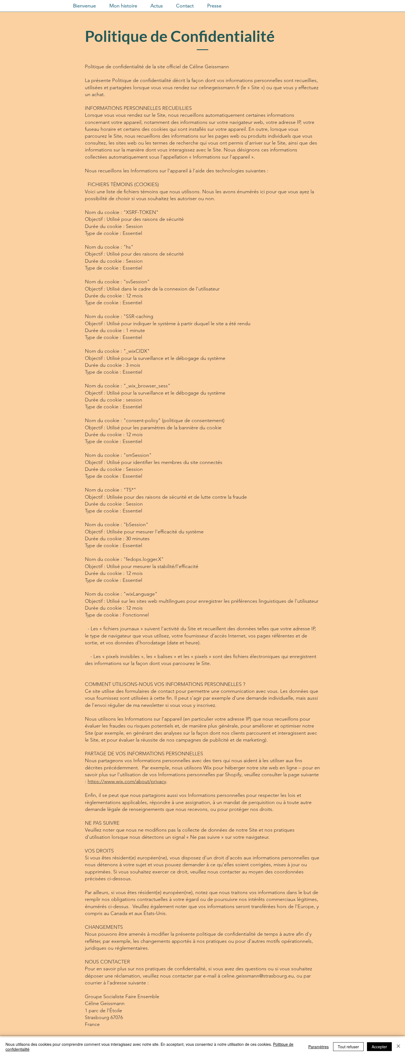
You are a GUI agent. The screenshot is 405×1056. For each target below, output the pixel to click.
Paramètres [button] (318, 1046)
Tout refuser (348, 1046)
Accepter (379, 1046)
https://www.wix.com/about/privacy (127, 781)
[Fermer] (398, 1047)
